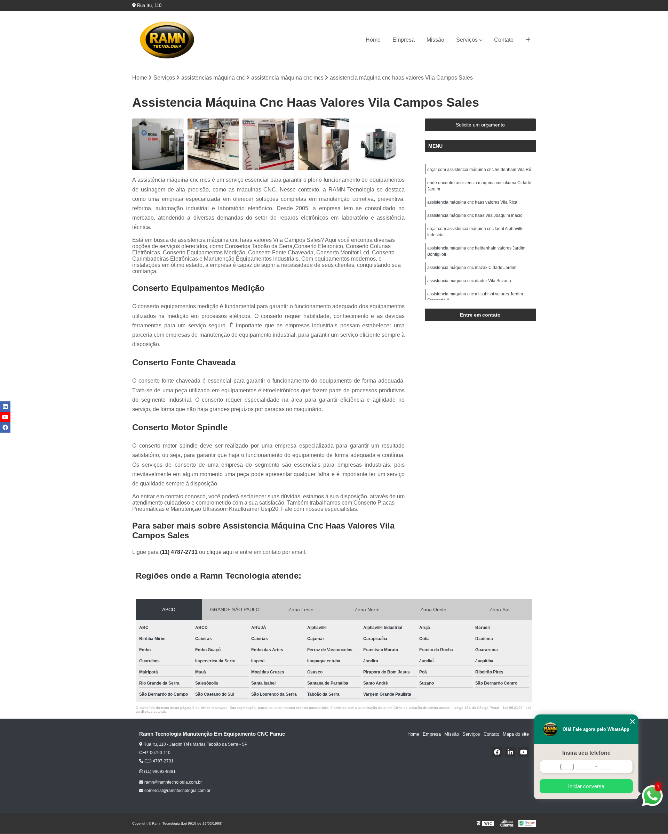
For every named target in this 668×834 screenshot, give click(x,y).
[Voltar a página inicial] (167, 40)
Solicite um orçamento (480, 125)
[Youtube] (523, 752)
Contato (504, 40)
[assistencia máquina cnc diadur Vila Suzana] (213, 144)
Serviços (467, 40)
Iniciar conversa (586, 786)
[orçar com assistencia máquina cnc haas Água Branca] (379, 144)
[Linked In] (510, 752)
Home (373, 40)
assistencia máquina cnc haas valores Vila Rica (472, 202)
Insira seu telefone (586, 753)
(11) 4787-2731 (179, 552)
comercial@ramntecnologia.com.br (176, 790)
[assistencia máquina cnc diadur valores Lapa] (268, 144)
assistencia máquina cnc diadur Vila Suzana (469, 280)
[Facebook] (497, 752)
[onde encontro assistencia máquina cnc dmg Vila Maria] (324, 144)
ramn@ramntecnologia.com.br (172, 782)
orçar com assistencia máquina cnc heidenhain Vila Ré (479, 169)
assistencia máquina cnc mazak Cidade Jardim (471, 267)
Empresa (403, 40)
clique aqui (220, 552)
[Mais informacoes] (528, 40)
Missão (435, 40)
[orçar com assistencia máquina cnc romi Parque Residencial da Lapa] (158, 144)
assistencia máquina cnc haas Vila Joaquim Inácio (475, 215)
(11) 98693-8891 (159, 771)
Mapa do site (516, 734)
